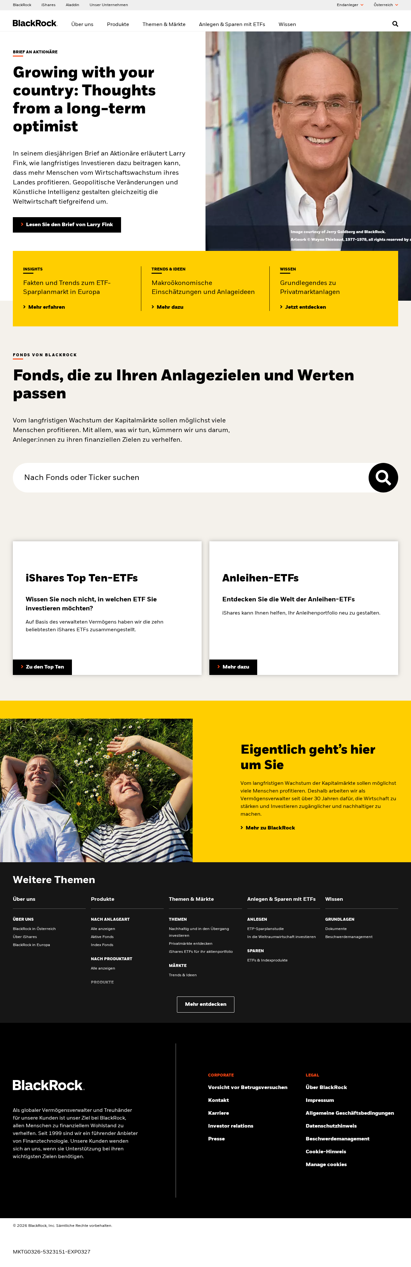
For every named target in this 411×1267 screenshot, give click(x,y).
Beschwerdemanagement (348, 937)
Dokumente (336, 929)
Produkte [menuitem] (118, 24)
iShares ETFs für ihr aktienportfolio (201, 952)
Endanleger (348, 5)
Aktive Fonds (102, 937)
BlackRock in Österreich (34, 929)
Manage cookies (326, 1164)
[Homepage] (49, 1089)
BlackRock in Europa (31, 945)
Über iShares (25, 937)
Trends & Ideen (183, 975)
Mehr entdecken (205, 1004)
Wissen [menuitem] (287, 24)
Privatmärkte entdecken (191, 944)
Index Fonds (102, 945)
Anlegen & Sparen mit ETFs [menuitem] (232, 24)
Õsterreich (384, 5)
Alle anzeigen (103, 929)
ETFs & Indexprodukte (267, 960)
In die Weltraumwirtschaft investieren (281, 937)
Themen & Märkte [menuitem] (164, 24)
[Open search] (395, 24)
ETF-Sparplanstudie (265, 929)
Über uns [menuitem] (82, 24)
